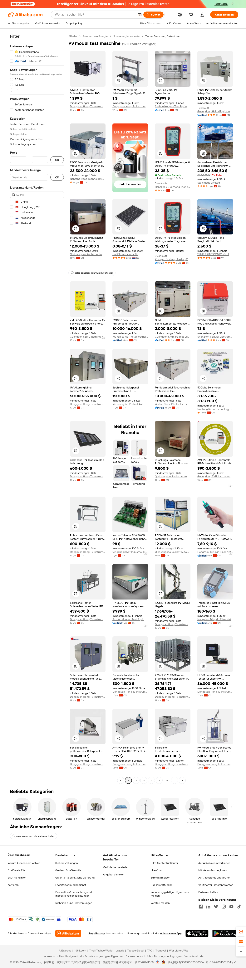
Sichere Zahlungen (66, 862)
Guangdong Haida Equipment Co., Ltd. (215, 111)
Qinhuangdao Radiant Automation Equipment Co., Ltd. (88, 254)
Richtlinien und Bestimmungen (73, 902)
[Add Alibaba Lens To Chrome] (68, 933)
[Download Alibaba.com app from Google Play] (225, 933)
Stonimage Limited (208, 182)
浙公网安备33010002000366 (186, 962)
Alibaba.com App (171, 933)
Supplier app (97, 933)
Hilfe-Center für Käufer (164, 862)
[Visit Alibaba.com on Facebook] (200, 906)
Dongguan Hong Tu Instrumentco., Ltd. (88, 106)
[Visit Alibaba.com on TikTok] (239, 906)
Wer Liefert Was (178, 950)
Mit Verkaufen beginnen (212, 870)
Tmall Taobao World (100, 950)
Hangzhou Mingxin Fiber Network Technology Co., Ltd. (215, 551)
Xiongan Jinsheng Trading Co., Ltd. (172, 259)
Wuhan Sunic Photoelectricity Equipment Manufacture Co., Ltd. (130, 336)
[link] (241, 932)
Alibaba (72, 36)
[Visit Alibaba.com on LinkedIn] (208, 906)
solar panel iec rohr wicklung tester (94, 273)
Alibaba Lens (16, 933)
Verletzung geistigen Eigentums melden (170, 894)
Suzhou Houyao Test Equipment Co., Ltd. (172, 106)
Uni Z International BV (125, 254)
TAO (149, 950)
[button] (139, 14)
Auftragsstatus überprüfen (214, 877)
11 (174, 780)
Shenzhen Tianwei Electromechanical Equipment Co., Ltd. (215, 336)
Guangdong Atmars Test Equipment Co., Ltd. (172, 336)
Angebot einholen (113, 874)
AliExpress (65, 950)
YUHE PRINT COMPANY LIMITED (215, 254)
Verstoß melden (160, 902)
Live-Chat (156, 870)
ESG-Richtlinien (17, 877)
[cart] (191, 15)
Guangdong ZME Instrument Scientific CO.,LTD (88, 336)
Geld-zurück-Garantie (68, 870)
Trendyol (160, 950)
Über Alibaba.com (19, 854)
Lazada (120, 950)
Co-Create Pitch (17, 870)
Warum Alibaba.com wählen (24, 862)
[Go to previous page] (120, 780)
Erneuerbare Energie (95, 36)
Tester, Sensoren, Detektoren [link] (162, 36)
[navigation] (37, 408)
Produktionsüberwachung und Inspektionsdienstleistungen (73, 894)
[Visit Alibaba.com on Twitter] (216, 906)
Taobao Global (135, 950)
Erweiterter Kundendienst (70, 884)
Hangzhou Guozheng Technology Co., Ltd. (172, 186)
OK (57, 159)
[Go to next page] (182, 780)
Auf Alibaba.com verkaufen (214, 862)
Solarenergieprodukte (126, 36)
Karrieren (13, 884)
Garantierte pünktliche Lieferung (75, 877)
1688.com (80, 950)
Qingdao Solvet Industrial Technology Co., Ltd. (130, 551)
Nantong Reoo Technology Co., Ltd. (88, 178)
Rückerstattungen (162, 884)
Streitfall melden (160, 877)
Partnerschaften (208, 892)
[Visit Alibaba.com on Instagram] (223, 906)
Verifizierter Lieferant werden (215, 884)
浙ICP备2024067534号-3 (221, 962)
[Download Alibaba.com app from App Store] (197, 933)
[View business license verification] (158, 962)
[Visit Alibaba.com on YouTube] (231, 906)
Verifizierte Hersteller (115, 867)
